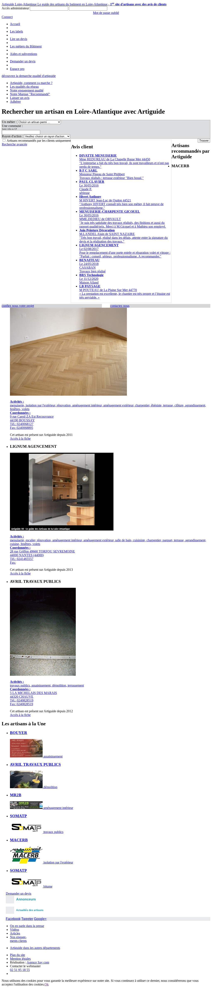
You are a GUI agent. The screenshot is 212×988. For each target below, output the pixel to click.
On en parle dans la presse (27, 926)
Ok (47, 984)
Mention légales (20, 958)
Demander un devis (22, 61)
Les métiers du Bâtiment (26, 46)
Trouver (203, 140)
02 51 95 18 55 (20, 970)
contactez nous (119, 305)
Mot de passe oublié (106, 13)
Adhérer (15, 101)
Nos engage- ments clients (18, 939)
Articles (15, 933)
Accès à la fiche (20, 438)
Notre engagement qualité (26, 90)
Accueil (15, 24)
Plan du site (17, 955)
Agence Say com (38, 962)
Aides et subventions (23, 54)
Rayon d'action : (13, 136)
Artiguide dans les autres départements (35, 948)
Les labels (16, 31)
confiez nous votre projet (18, 305)
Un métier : (9, 122)
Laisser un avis (19, 98)
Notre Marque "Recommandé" (30, 94)
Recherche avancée (14, 144)
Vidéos (14, 929)
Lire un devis (18, 39)
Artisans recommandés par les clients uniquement (39, 140)
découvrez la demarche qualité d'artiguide (29, 76)
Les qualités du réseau (24, 86)
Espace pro (17, 69)
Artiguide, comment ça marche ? (31, 83)
